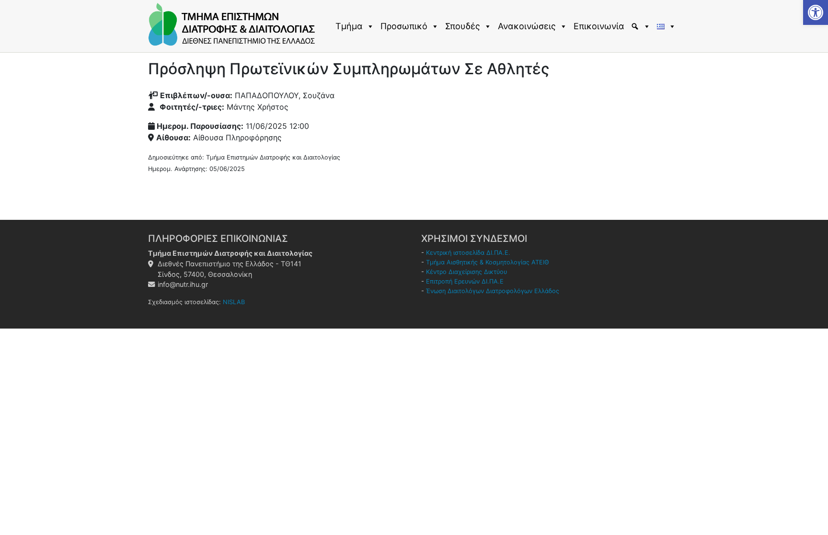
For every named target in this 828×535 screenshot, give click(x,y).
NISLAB (234, 302)
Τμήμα (349, 26)
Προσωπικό (403, 26)
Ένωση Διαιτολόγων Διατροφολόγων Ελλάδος (492, 291)
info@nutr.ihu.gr (183, 284)
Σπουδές (462, 26)
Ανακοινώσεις (527, 26)
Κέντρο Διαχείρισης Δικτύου (466, 271)
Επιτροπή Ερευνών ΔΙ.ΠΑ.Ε (465, 281)
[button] (815, 12)
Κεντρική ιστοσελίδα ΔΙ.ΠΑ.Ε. (468, 252)
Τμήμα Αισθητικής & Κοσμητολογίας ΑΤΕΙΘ (487, 262)
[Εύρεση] (642, 26)
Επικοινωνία (599, 26)
